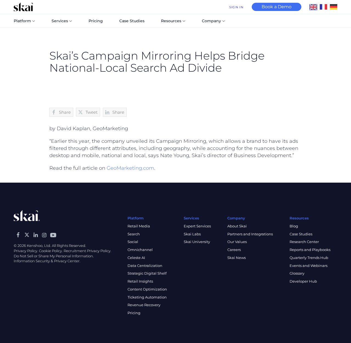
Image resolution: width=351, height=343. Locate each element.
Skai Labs (192, 234)
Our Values (237, 241)
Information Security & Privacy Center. (47, 261)
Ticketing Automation (147, 297)
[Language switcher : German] (335, 6)
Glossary (297, 273)
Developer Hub (303, 281)
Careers (234, 249)
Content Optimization (147, 289)
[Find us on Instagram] (44, 235)
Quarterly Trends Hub (309, 257)
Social (133, 241)
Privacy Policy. (26, 251)
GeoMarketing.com (130, 168)
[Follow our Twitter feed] (26, 234)
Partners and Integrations (250, 234)
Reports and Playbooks (310, 249)
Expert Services (197, 226)
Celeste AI (136, 257)
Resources (171, 20)
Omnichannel (140, 249)
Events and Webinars (308, 265)
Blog (294, 226)
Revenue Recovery (144, 305)
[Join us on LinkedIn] (35, 235)
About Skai (237, 226)
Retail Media (139, 226)
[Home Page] (23, 6)
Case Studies (301, 234)
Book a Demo (276, 6)
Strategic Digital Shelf (147, 273)
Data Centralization (145, 265)
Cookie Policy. (51, 251)
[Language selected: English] (325, 7)
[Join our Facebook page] (18, 235)
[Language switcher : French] (325, 6)
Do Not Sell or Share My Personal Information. (54, 256)
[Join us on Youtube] (53, 235)
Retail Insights (140, 281)
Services (60, 20)
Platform (22, 20)
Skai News (236, 257)
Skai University (197, 241)
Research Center (304, 241)
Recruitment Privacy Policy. (87, 251)
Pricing (134, 313)
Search (134, 234)
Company (211, 20)
